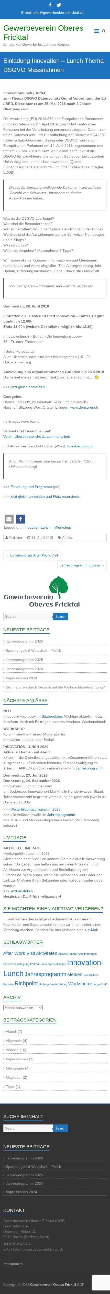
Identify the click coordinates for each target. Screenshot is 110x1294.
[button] (9, 519)
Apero (73, 953)
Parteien (8, 984)
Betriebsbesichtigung (16, 964)
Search (60, 617)
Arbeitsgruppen (87, 953)
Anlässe (67, 537)
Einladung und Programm (31, 487)
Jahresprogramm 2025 (24, 660)
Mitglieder (14, 1077)
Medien (74, 974)
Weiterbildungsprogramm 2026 (35, 809)
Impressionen (17, 1059)
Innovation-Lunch (37, 527)
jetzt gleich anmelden (27, 387)
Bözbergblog (52, 716)
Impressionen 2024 (21, 678)
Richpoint (26, 983)
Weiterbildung (59, 984)
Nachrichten (90, 975)
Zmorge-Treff (98, 984)
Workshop (63, 527)
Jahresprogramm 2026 (24, 641)
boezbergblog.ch (80, 446)
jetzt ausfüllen (21, 891)
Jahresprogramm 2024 (24, 669)
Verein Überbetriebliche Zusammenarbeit (36, 436)
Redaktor (15, 537)
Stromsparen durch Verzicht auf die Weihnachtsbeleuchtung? (55, 687)
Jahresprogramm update (82, 565)
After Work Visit (19, 953)
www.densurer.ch (84, 407)
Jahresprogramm (90, 768)
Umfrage (44, 984)
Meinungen (15, 1068)
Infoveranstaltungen (53, 964)
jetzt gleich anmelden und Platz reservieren (45, 496)
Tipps (10, 1087)
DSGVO (35, 964)
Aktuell (11, 1031)
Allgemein (14, 1041)
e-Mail (93, 930)
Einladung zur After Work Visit (32, 555)
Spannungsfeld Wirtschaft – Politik (33, 650)
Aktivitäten (46, 953)
